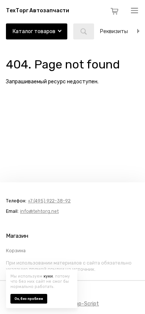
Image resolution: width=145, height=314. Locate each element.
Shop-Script (84, 304)
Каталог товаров (34, 31)
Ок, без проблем (28, 299)
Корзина (16, 250)
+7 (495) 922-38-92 (49, 201)
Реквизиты (114, 31)
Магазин (17, 236)
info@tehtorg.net (39, 211)
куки (48, 276)
